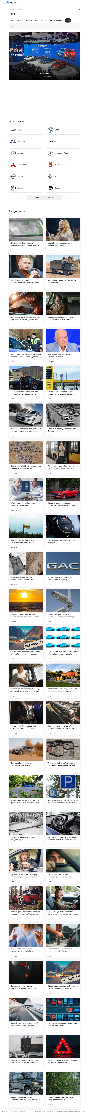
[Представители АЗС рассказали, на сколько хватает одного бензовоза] (63, 681)
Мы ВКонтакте (40, 1111)
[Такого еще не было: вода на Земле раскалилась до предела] (26, 606)
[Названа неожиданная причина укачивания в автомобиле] (63, 309)
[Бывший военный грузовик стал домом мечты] (63, 272)
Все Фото (12, 10)
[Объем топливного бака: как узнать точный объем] (63, 941)
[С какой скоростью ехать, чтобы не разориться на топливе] (26, 1015)
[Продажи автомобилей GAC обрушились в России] (63, 569)
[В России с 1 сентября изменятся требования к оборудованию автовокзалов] (63, 458)
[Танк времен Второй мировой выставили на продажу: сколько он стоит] (63, 755)
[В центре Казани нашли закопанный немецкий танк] (26, 569)
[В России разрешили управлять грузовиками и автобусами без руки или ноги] (26, 792)
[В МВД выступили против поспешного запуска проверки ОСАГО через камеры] (63, 606)
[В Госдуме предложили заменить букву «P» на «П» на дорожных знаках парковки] (63, 792)
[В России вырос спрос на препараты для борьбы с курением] (26, 941)
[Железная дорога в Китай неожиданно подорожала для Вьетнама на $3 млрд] (63, 718)
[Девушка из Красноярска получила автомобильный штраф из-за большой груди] (26, 235)
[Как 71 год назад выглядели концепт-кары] (26, 829)
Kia (36, 20)
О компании (13, 1111)
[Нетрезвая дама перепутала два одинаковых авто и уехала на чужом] (26, 309)
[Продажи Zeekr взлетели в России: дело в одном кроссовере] (26, 755)
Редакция (50, 1111)
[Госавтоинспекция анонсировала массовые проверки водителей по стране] (26, 346)
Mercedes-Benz (56, 20)
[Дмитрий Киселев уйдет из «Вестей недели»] (63, 346)
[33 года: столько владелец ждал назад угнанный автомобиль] (26, 383)
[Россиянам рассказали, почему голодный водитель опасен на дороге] (26, 681)
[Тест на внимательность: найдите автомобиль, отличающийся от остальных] (63, 643)
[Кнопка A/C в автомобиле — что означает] (63, 532)
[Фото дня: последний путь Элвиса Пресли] (63, 421)
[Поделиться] (78, 9)
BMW (19, 20)
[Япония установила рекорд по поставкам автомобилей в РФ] (26, 1052)
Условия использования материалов (67, 1111)
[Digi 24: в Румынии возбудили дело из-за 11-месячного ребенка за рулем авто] (63, 903)
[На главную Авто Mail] (12, 3)
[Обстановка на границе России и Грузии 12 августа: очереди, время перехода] (26, 643)
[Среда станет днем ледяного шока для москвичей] (63, 1089)
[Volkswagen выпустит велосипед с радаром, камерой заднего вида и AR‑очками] (26, 903)
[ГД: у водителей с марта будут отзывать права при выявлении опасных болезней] (26, 866)
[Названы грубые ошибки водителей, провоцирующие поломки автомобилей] (26, 978)
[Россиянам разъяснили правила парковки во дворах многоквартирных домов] (63, 1015)
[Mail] (7, 3)
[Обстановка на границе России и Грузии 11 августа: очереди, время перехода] (63, 978)
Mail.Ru (4, 1111)
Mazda (43, 20)
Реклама (22, 1111)
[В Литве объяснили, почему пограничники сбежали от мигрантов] (26, 532)
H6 (12, 26)
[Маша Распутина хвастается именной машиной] (63, 235)
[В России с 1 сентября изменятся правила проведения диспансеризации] (26, 495)
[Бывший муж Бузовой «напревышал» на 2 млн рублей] (26, 272)
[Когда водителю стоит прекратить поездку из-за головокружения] (63, 866)
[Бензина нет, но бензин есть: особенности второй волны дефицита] (63, 383)
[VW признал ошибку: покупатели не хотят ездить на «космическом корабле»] (63, 829)
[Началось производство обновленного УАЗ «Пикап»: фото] (26, 1089)
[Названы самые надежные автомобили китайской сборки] (63, 495)
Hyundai (28, 20)
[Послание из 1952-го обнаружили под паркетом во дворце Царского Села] (26, 458)
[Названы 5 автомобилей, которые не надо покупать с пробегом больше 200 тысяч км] (26, 421)
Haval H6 (44, 73)
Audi (12, 20)
